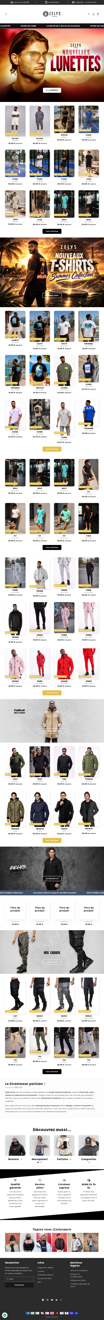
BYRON (64, 135)
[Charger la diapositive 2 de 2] (53, 99)
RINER (15, 590)
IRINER (64, 590)
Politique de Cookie (78, 1280)
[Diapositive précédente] (45, 99)
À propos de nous (44, 1278)
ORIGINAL (88, 344)
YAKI (64, 779)
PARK (88, 536)
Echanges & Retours (46, 1275)
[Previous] (8, 1242)
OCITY (40, 344)
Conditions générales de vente (80, 1285)
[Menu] (6, 14)
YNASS (64, 829)
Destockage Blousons (52, 731)
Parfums (63, 1159)
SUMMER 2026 (52, 295)
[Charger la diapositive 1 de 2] (50, 99)
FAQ (39, 1282)
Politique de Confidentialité (76, 1275)
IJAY (15, 1016)
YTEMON (89, 779)
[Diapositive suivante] (58, 99)
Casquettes (88, 1159)
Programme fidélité (45, 1268)
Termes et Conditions (79, 1271)
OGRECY (15, 340)
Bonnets (14, 1159)
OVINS (89, 384)
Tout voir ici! (52, 962)
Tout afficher (52, 231)
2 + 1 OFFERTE (52, 90)
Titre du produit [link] (15, 909)
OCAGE (64, 388)
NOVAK (15, 138)
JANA (88, 179)
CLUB (39, 220)
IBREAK (88, 1016)
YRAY (15, 779)
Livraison (41, 1271)
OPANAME (88, 428)
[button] (89, 14)
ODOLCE (40, 388)
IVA (15, 1060)
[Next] (96, 1242)
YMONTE (15, 829)
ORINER (39, 591)
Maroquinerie (40, 1161)
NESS (64, 220)
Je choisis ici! (52, 878)
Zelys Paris (54, 1317)
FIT (88, 492)
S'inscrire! (19, 1285)
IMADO (40, 1016)
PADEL (89, 135)
